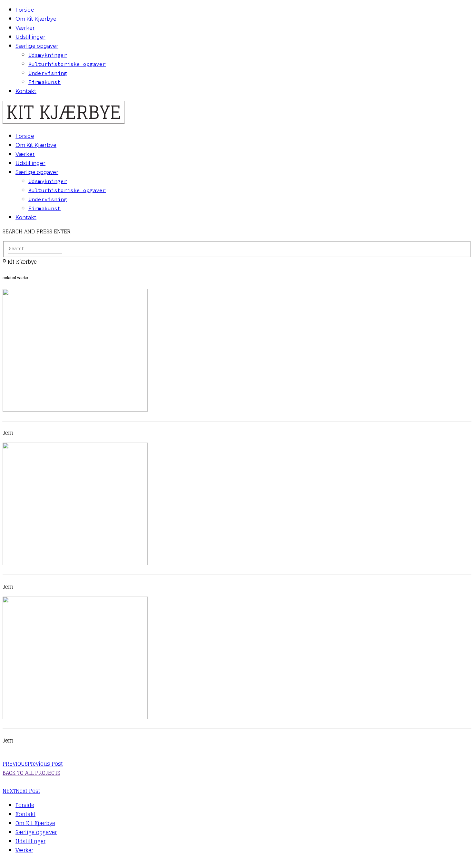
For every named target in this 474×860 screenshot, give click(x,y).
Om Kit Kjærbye (35, 19)
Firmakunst (44, 82)
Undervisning (47, 73)
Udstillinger (30, 37)
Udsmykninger (47, 55)
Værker (25, 28)
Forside (24, 10)
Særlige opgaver (36, 46)
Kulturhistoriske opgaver (67, 64)
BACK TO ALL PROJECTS (31, 772)
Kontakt (25, 91)
